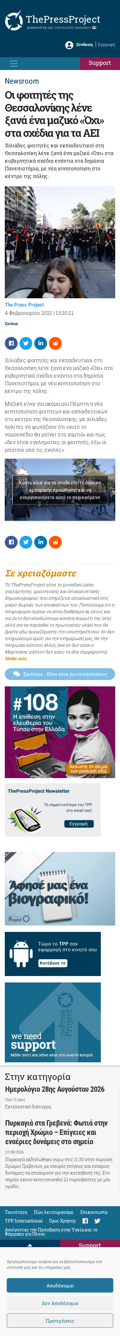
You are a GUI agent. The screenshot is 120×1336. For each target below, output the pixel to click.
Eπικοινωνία (94, 1212)
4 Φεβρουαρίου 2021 (28, 312)
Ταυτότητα (16, 1212)
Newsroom (22, 81)
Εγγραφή (106, 44)
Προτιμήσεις (60, 1320)
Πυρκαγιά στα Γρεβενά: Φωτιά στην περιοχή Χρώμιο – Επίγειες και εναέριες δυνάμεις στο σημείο (56, 1132)
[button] (13, 243)
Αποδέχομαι (60, 1285)
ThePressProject (63, 19)
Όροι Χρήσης (62, 1221)
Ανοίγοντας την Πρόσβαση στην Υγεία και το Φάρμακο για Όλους (51, 1232)
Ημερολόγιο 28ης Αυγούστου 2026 (54, 1089)
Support (100, 62)
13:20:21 (65, 312)
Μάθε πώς (16, 658)
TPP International (24, 1221)
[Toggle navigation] (14, 63)
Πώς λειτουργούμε (54, 1212)
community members (73, 27)
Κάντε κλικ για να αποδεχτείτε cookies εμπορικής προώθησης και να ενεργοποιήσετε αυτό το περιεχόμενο (60, 489)
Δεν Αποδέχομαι (60, 1303)
